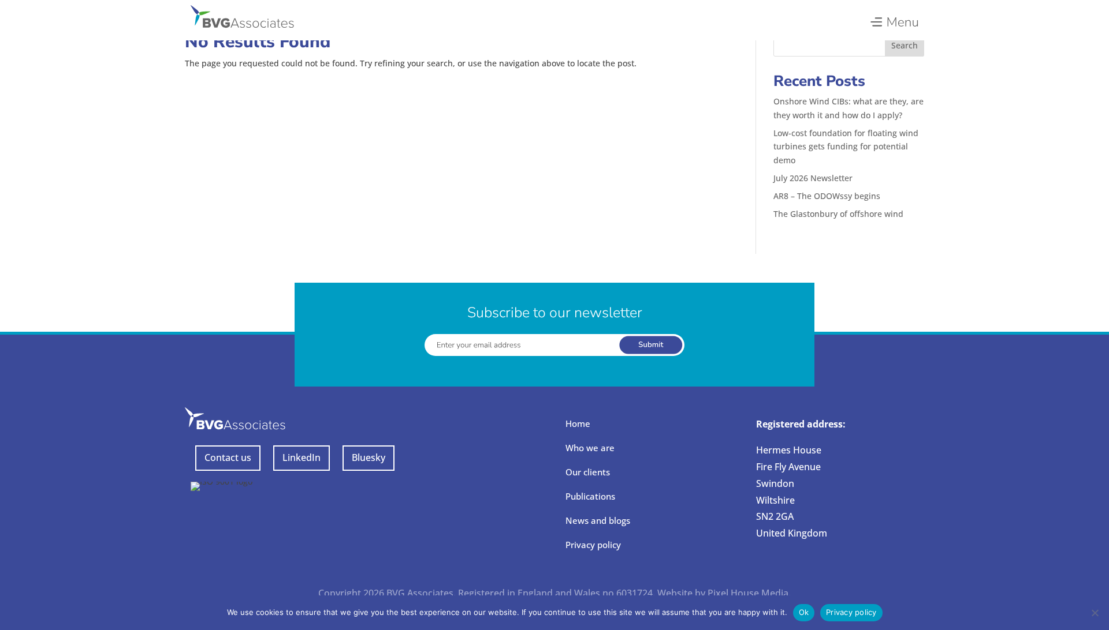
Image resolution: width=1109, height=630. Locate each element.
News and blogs (597, 520)
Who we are (590, 447)
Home (577, 423)
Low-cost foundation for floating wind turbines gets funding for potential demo (845, 146)
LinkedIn (301, 457)
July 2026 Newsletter (813, 177)
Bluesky (368, 457)
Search (904, 45)
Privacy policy (593, 544)
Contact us (227, 457)
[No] (1094, 612)
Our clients (587, 472)
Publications (590, 496)
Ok (804, 612)
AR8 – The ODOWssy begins (826, 195)
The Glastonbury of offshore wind (838, 213)
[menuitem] (893, 19)
